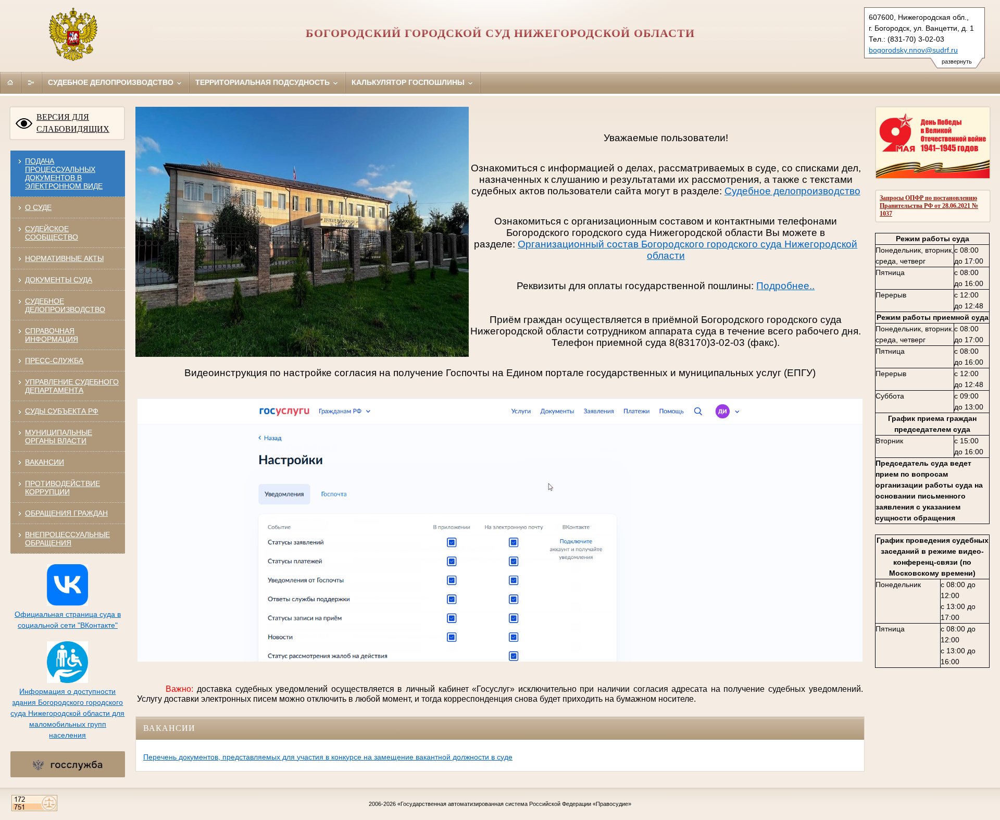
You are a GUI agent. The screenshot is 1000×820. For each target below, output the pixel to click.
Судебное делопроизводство (112, 82)
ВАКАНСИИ (44, 462)
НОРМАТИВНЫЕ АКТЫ (64, 258)
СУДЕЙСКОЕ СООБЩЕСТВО (51, 233)
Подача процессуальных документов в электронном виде (64, 173)
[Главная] (10, 82)
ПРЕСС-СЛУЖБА (54, 360)
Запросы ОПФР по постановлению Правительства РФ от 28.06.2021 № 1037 (929, 205)
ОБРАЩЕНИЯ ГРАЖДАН (66, 513)
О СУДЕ (38, 207)
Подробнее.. (785, 285)
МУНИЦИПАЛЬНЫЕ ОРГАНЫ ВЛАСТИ (58, 436)
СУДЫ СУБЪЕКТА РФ (61, 411)
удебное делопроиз (777, 190)
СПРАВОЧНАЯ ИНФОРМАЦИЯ (51, 335)
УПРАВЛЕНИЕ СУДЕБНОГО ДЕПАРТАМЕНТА (72, 386)
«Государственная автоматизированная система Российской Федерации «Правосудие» (514, 804)
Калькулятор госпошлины (409, 82)
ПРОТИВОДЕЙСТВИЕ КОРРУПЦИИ (62, 487)
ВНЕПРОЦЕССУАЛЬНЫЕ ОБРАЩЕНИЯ (67, 538)
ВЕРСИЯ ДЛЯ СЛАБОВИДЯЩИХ (72, 123)
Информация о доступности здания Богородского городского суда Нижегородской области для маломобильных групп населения (67, 713)
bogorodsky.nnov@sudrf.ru (913, 50)
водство (841, 190)
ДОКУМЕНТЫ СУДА (58, 280)
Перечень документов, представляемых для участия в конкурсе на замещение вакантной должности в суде (327, 757)
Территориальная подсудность (263, 82)
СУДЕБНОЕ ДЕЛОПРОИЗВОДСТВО (65, 305)
